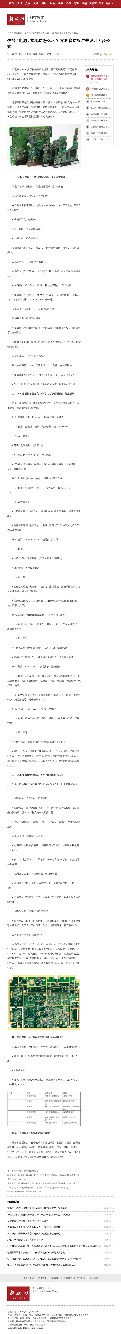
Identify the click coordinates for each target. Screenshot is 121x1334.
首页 (9, 33)
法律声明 (42, 1278)
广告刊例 (81, 1278)
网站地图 (94, 1278)
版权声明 (55, 1278)
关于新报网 (28, 1278)
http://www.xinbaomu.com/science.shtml (24, 1192)
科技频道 (18, 33)
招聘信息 (68, 1278)
